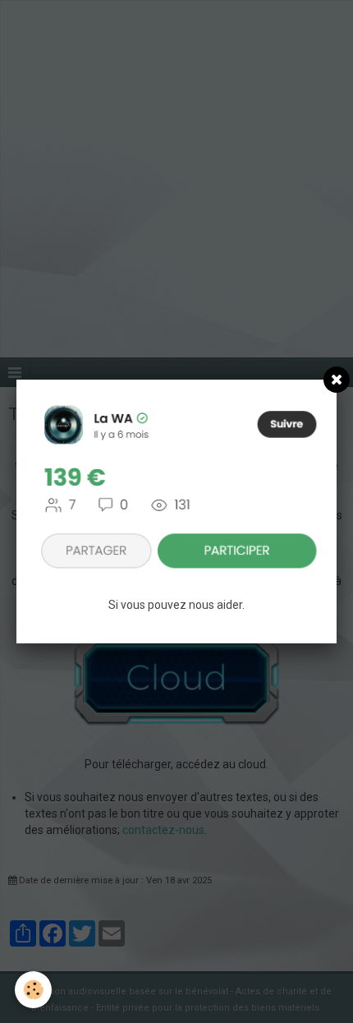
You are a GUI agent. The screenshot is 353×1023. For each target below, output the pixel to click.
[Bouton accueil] (176, 485)
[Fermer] (336, 379)
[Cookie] (33, 989)
